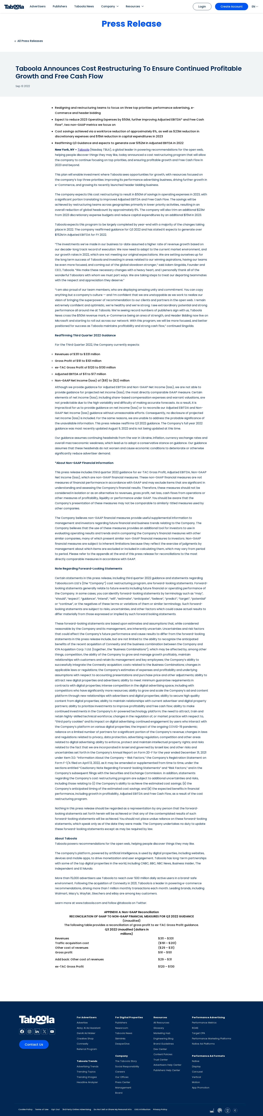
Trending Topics (86, 1071)
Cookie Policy (25, 1109)
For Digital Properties (129, 1017)
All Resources (161, 1022)
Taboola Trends (87, 1061)
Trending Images (87, 1077)
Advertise (82, 1022)
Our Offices (121, 1077)
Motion (196, 1082)
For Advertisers (87, 1017)
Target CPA (198, 1033)
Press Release (132, 24)
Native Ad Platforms (203, 1043)
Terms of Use (41, 1109)
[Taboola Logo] (14, 6)
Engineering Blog (163, 1038)
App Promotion (200, 1087)
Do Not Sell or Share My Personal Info (113, 1109)
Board (118, 1093)
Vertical (196, 1077)
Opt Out (55, 1109)
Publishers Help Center (167, 1070)
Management (123, 1087)
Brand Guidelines (164, 1043)
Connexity (82, 1043)
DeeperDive (122, 1043)
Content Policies (163, 1054)
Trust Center (161, 1059)
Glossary (159, 1028)
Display (196, 1066)
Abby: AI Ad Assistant (88, 1028)
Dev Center (160, 1049)
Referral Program (87, 1049)
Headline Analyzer (87, 1082)
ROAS (195, 1028)
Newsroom (121, 1028)
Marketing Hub (162, 1033)
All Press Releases (30, 41)
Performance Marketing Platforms (211, 1038)
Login (202, 6)
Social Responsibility (127, 1066)
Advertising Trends (87, 1066)
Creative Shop (85, 1038)
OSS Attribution (142, 1109)
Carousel (197, 1071)
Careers (120, 1071)
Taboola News (84, 6)
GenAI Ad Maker (86, 1033)
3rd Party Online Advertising (76, 1109)
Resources (133, 6)
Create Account (232, 6)
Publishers (60, 6)
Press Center (122, 1082)
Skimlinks (120, 1038)
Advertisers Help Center (167, 1065)
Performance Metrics (204, 1022)
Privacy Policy (160, 1109)
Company (108, 6)
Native (195, 1061)
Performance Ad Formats (208, 1056)
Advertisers (38, 6)
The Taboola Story (126, 1061)
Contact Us (34, 1044)
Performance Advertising (208, 1017)
